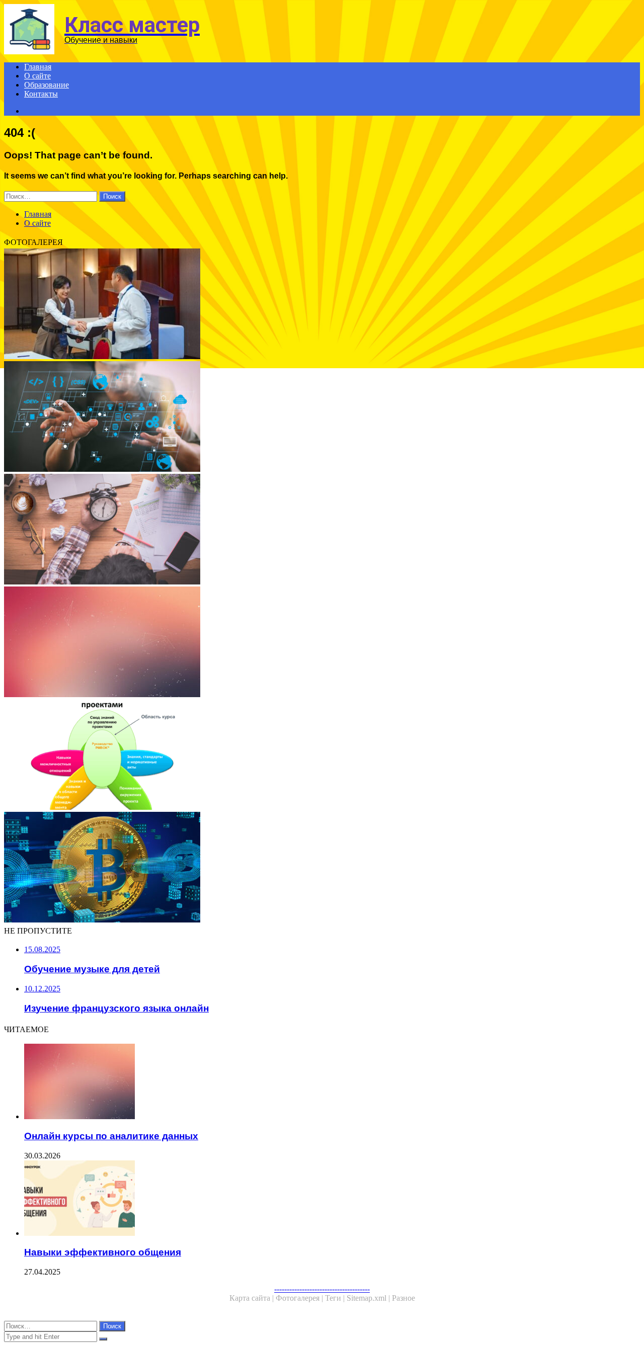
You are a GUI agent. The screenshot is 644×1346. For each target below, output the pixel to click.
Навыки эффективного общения (102, 1252)
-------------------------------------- (322, 1289)
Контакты (41, 94)
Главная (37, 66)
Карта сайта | (252, 1298)
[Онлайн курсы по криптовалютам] (306, 868)
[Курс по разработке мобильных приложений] (306, 417)
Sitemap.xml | (369, 1298)
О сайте (37, 75)
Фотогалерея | (300, 1298)
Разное (403, 1298)
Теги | (336, 1298)
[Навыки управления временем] (306, 530)
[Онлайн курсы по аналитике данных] (306, 642)
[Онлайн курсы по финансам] (306, 304)
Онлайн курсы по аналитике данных (111, 1136)
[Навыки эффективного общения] (316, 1199)
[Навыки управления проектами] (306, 755)
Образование (46, 84)
